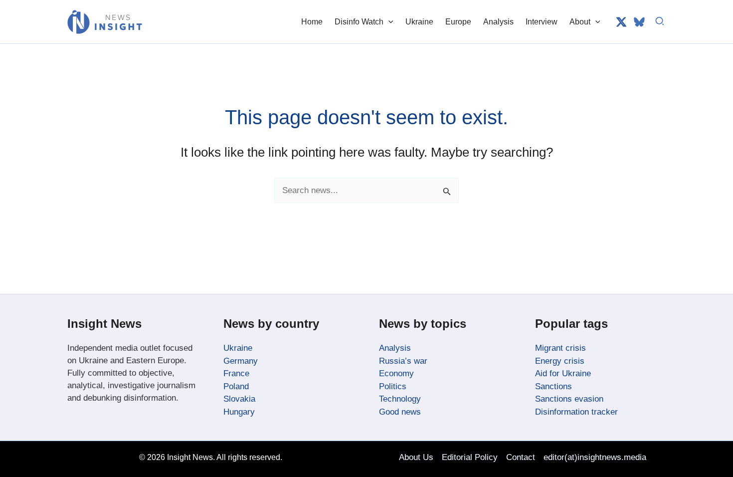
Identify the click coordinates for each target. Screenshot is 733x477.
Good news (400, 412)
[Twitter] (621, 21)
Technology (400, 399)
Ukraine (237, 348)
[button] (388, 21)
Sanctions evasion (569, 399)
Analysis (395, 348)
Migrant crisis (560, 348)
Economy (396, 373)
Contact (520, 457)
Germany (240, 361)
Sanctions (553, 386)
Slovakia (239, 399)
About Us (416, 457)
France (236, 373)
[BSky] (639, 21)
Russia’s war (403, 361)
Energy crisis (559, 361)
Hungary (239, 412)
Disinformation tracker (576, 412)
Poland (236, 386)
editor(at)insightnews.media (595, 457)
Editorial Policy (470, 457)
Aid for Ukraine (563, 373)
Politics (392, 386)
